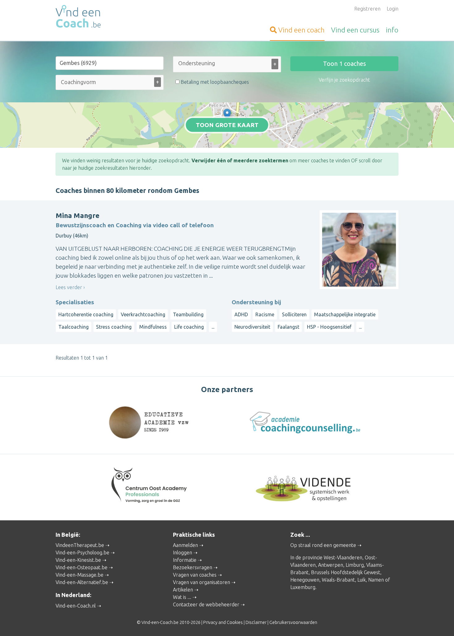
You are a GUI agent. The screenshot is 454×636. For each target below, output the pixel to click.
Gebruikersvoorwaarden (293, 622)
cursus (355, 30)
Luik (361, 580)
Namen (376, 580)
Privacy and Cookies (223, 622)
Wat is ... (182, 597)
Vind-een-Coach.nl (76, 605)
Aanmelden (185, 545)
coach (301, 30)
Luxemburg (302, 587)
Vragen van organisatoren (201, 582)
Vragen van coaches (194, 575)
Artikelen (183, 589)
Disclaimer (256, 622)
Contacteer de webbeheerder (206, 604)
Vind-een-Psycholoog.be (82, 552)
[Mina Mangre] (227, 115)
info (392, 30)
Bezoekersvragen (192, 567)
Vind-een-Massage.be (79, 575)
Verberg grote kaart (227, 138)
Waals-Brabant (338, 580)
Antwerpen (330, 565)
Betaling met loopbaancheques (214, 82)
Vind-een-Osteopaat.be (81, 567)
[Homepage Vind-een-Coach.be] (110, 17)
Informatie (184, 560)
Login (392, 8)
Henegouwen (304, 580)
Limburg (355, 565)
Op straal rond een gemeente (323, 545)
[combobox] (227, 65)
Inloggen (182, 552)
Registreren (367, 8)
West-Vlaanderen (343, 557)
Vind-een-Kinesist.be (78, 560)
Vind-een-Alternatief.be (82, 582)
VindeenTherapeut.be (80, 545)
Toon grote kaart (227, 125)
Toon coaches (344, 63)
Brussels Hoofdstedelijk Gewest (345, 572)
